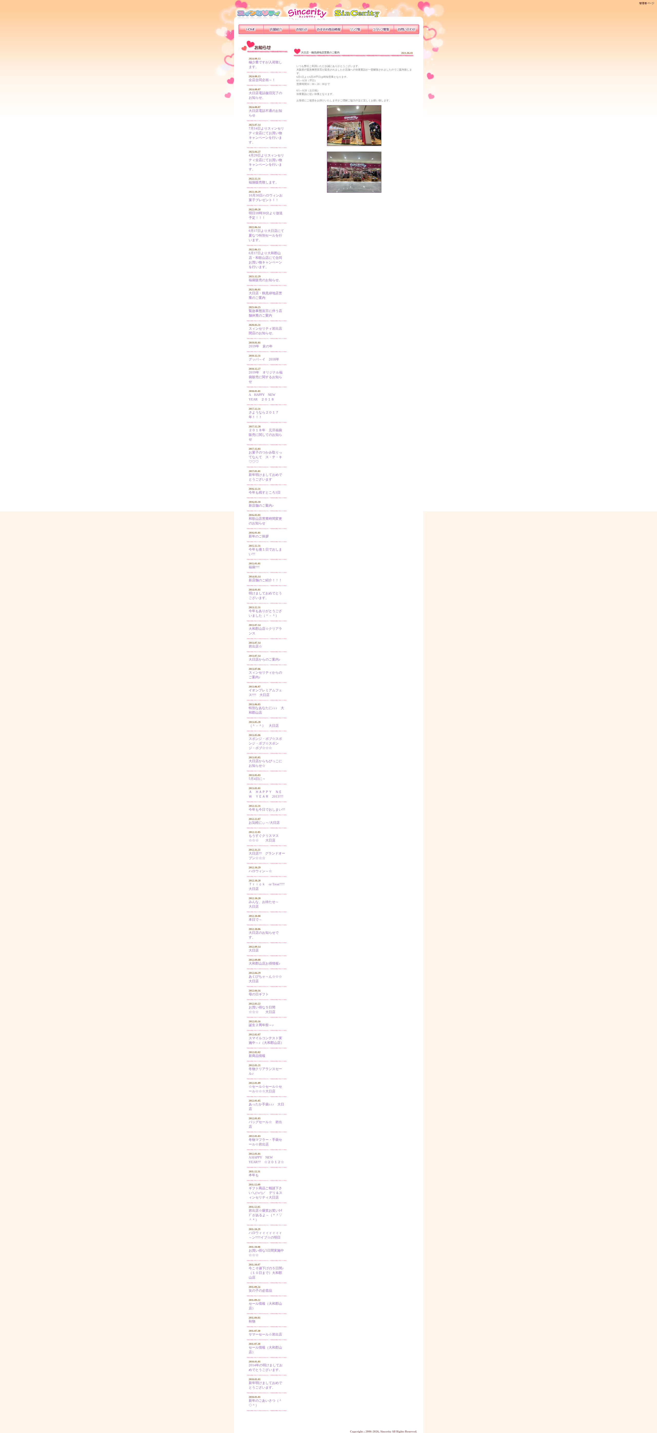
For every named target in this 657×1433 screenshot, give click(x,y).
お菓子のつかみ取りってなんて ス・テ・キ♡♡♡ (265, 457)
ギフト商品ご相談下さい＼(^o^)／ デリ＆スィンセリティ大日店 (265, 1192)
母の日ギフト (259, 994)
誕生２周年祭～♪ (261, 1025)
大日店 (254, 950)
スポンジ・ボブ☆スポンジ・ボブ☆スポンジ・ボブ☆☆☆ (265, 743)
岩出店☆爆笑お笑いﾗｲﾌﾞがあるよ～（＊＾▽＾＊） (265, 1215)
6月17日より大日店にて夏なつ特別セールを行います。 (266, 235)
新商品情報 (257, 1056)
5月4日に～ (257, 779)
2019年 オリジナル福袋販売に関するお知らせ (266, 377)
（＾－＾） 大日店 (264, 726)
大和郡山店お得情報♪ (265, 963)
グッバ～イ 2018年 (264, 359)
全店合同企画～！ (262, 80)
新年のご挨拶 (259, 536)
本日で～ (255, 919)
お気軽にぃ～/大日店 (264, 823)
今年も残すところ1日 (265, 492)
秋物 (252, 1321)
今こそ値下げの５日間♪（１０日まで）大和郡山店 (266, 1272)
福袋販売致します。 (264, 182)
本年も (254, 1175)
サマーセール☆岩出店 (265, 1334)
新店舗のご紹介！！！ (265, 580)
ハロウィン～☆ (260, 871)
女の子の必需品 (260, 1290)
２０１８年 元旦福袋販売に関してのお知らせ (265, 434)
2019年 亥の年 (261, 346)
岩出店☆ (255, 646)
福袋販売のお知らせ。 (265, 280)
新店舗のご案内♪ (261, 505)
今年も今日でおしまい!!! (267, 809)
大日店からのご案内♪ (265, 659)
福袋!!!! (254, 567)
